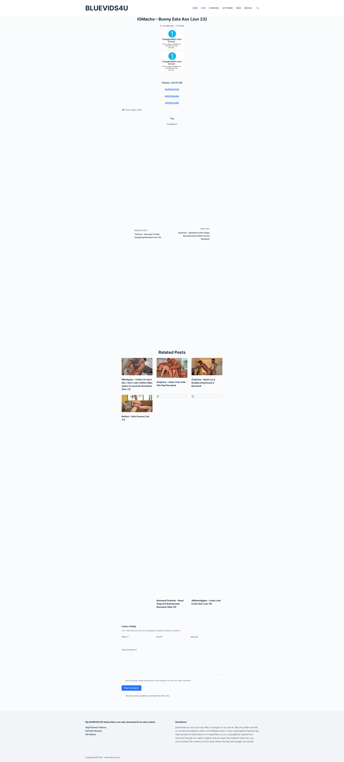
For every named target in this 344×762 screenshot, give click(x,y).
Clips (203, 8)
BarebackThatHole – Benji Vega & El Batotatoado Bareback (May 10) (170, 603)
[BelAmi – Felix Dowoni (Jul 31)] (137, 403)
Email (159, 637)
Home (195, 8)
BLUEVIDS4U (106, 8)
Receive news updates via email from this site (147, 695)
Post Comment (131, 688)
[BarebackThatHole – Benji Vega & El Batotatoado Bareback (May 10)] (172, 495)
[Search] (258, 8)
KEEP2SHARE (172, 96)
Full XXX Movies (93, 731)
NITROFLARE (172, 103)
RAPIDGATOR (172, 89)
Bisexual (248, 8)
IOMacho (172, 124)
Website (194, 637)
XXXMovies (214, 8)
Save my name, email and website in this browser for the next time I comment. (158, 680)
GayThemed (227, 8)
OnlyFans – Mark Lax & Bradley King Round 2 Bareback (203, 382)
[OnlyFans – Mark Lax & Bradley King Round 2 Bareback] (206, 366)
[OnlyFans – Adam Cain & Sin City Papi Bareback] (172, 368)
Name (125, 637)
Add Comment (129, 649)
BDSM (238, 8)
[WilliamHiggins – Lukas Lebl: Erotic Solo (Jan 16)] (206, 495)
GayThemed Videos (95, 727)
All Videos (90, 734)
